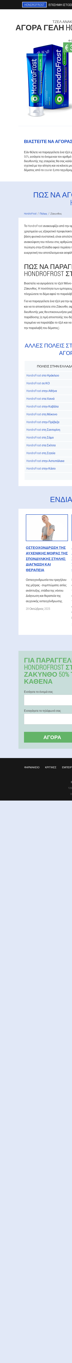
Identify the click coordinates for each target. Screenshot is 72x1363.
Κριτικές (50, 767)
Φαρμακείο (32, 767)
